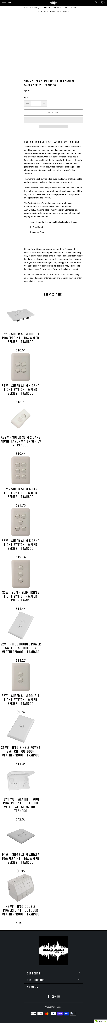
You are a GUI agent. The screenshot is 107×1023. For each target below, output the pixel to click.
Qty (26, 98)
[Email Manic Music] (58, 996)
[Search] (95, 2)
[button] (53, 120)
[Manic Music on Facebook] (48, 996)
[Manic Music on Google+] (53, 996)
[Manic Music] (53, 3)
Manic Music (56, 1007)
